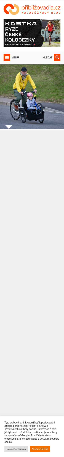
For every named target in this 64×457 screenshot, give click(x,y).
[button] (7, 57)
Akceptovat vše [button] (40, 449)
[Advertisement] (32, 286)
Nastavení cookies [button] (16, 449)
